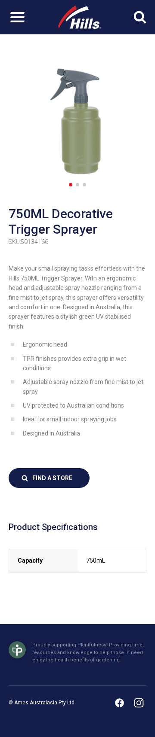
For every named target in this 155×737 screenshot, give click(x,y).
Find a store (52, 478)
